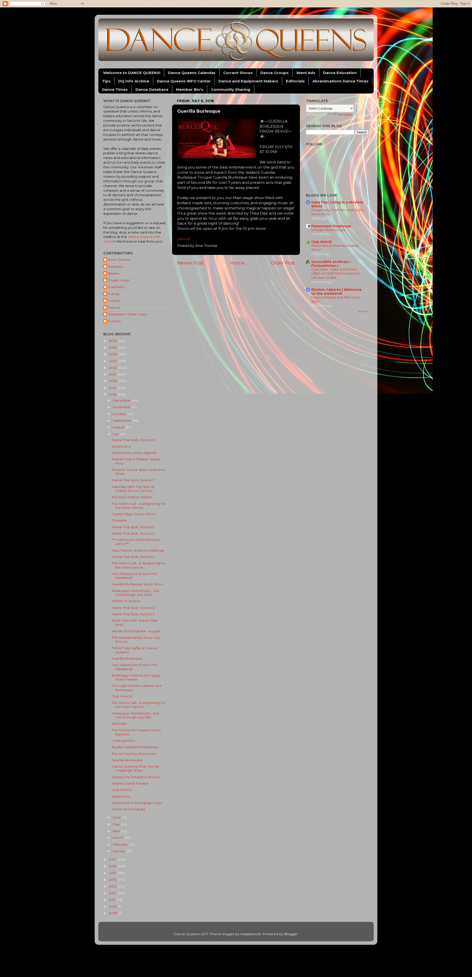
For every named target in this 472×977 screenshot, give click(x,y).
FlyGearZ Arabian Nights (132, 497)
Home (237, 263)
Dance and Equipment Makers (248, 81)
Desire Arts (121, 446)
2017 (113, 859)
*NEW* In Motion (126, 601)
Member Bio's (189, 89)
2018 (113, 394)
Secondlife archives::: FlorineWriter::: (331, 264)
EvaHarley (116, 287)
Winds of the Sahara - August (136, 631)
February (121, 844)
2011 (113, 900)
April (117, 831)
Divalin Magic (119, 280)
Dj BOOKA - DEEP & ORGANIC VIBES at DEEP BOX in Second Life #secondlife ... (335, 273)
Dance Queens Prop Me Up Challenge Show (135, 768)
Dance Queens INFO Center (184, 81)
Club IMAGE (122, 696)
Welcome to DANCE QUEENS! (131, 72)
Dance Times (115, 89)
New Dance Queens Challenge (138, 550)
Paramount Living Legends (134, 453)
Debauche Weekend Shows (135, 777)
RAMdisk (119, 724)
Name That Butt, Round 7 (133, 480)
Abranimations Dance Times (340, 81)
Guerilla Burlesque (127, 658)
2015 (113, 873)
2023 (113, 361)
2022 (113, 368)
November (122, 407)
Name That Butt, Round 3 (133, 608)
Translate (344, 114)
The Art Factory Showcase (134, 754)
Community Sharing (230, 89)
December (122, 400)
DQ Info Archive (133, 81)
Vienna (114, 308)
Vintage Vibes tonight (328, 230)
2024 (113, 354)
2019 (113, 388)
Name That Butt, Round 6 (133, 527)
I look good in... (124, 741)
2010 (113, 906)
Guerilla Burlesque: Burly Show (137, 584)
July (116, 434)
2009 (113, 913)
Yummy (114, 321)
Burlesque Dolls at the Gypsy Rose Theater (136, 677)
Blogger (290, 934)
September (123, 420)
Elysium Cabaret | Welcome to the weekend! (336, 291)
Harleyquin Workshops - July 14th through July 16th (135, 715)
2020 (113, 381)
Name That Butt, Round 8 (133, 440)
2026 (113, 341)
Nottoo (114, 301)
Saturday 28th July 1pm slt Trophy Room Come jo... (133, 489)
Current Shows (238, 72)
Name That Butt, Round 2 (133, 614)
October (120, 414)
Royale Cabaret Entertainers (135, 747)
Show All (363, 311)
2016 (113, 866)
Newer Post (190, 263)
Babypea (115, 266)
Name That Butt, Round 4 (133, 557)
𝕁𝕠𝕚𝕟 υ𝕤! (183, 239)
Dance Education (340, 72)
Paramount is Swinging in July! (137, 803)
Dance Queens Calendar (192, 72)
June (117, 817)
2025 (113, 347)
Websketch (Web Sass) (127, 314)
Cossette (119, 520)
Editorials (295, 81)
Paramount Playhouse (331, 226)
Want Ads (305, 72)
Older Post (283, 263)
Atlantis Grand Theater (130, 783)
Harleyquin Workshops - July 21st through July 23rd (135, 593)
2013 (113, 886)
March (118, 837)
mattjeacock (250, 934)
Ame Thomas (119, 260)
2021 (113, 374)
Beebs (113, 273)
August (119, 427)
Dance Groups (274, 72)
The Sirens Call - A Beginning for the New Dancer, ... (138, 506)
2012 (113, 893)
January (119, 851)
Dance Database (151, 89)
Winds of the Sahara (128, 809)
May (117, 824)
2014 (113, 880)
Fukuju (114, 294)
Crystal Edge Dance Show (133, 514)
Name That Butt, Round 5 (133, 533)
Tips (106, 81)
